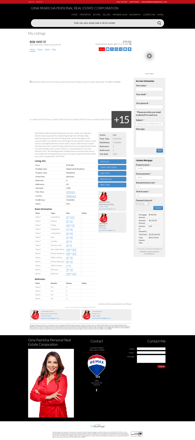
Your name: (141, 85)
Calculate (158, 208)
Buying (97, 14)
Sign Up (39, 2)
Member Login (120, 14)
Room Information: (43, 209)
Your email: (141, 94)
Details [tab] (32, 49)
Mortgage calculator (113, 179)
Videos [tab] (47, 49)
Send (159, 151)
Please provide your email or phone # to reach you (148, 113)
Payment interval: (144, 200)
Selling (106, 14)
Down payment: (143, 174)
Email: (131, 353)
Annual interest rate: (145, 182)
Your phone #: (142, 103)
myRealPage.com (157, 249)
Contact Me (149, 14)
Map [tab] (54, 49)
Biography (135, 14)
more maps (149, 73)
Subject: (139, 120)
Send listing (104, 173)
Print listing (105, 184)
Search (159, 22)
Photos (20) (104, 161)
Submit (161, 366)
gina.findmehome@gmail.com (107, 209)
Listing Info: (40, 160)
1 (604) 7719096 (103, 207)
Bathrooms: (40, 279)
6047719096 (102, 228)
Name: (132, 349)
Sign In (31, 2)
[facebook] (96, 390)
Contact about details (108, 167)
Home (74, 14)
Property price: (143, 165)
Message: (140, 129)
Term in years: (142, 191)
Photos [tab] (40, 49)
